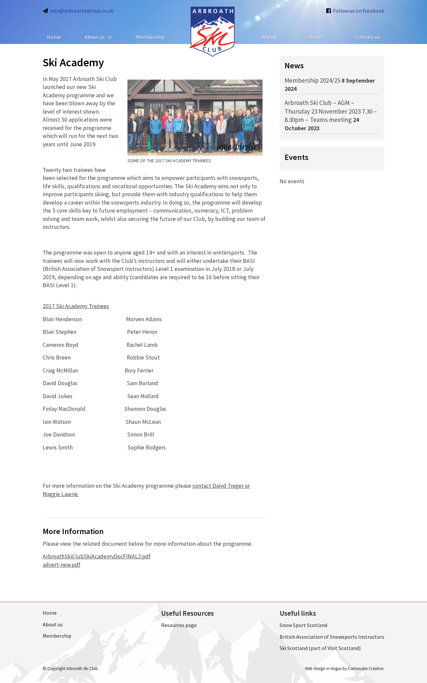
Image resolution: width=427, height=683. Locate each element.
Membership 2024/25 (312, 80)
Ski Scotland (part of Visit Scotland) (320, 648)
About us (95, 37)
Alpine (269, 37)
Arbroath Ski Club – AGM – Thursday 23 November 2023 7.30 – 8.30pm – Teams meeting (331, 111)
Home (54, 37)
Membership (150, 37)
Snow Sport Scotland (303, 625)
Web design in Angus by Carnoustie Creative (344, 668)
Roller (316, 37)
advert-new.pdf (61, 564)
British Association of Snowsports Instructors (332, 636)
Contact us (367, 37)
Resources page (179, 625)
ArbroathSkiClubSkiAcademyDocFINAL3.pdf (97, 556)
